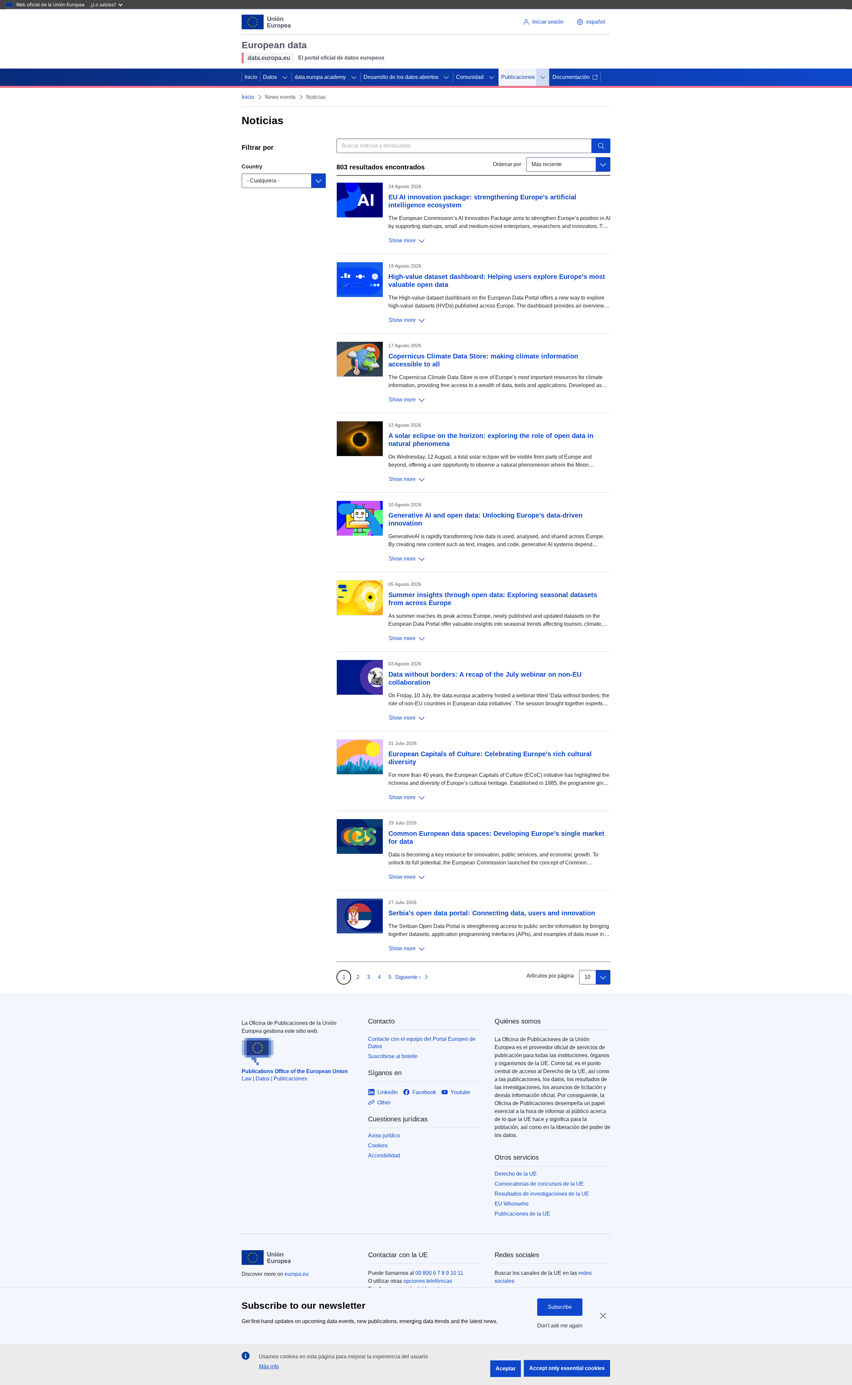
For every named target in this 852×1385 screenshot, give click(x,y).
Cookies (378, 1145)
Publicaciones (518, 77)
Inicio (251, 77)
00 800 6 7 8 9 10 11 (439, 1273)
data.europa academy (320, 77)
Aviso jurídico (384, 1135)
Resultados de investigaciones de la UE (542, 1194)
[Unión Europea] (266, 22)
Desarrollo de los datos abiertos (400, 77)
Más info (269, 1366)
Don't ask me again (559, 1325)
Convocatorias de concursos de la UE (539, 1184)
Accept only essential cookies (567, 1368)
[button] (590, 22)
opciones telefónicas (427, 1281)
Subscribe (560, 1307)
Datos (270, 77)
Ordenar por (507, 164)
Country (252, 166)
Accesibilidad (384, 1155)
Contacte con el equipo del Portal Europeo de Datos (422, 1042)
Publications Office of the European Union (295, 1071)
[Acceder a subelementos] (285, 77)
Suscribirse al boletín (393, 1056)
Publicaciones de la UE (522, 1214)
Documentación (571, 77)
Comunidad (470, 77)
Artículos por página (550, 976)
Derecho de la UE (516, 1174)
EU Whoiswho (512, 1204)
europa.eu (297, 1274)
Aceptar (506, 1368)
